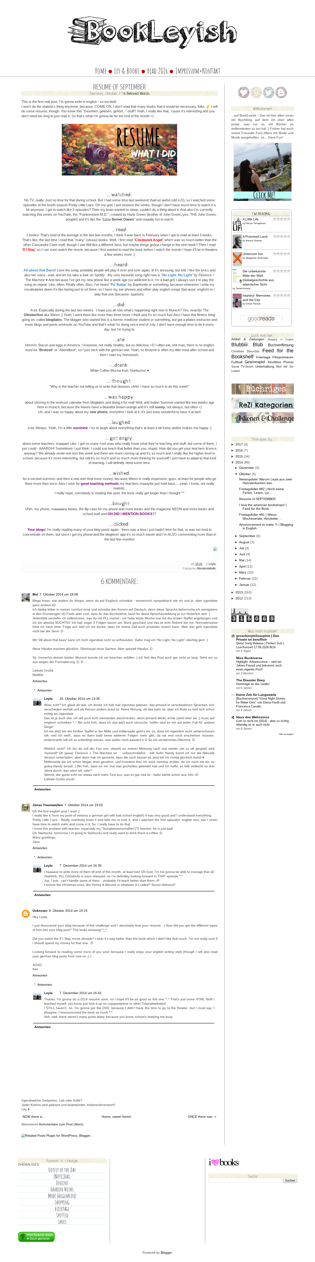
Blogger (166, 1252)
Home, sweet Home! (116, 1116)
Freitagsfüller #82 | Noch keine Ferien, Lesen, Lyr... (261, 490)
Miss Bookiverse (249, 658)
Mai (242, 560)
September (247, 536)
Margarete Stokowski (257, 258)
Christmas (237, 351)
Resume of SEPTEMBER (257, 499)
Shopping (62, 1202)
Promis (288, 362)
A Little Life (251, 219)
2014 (239, 462)
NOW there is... (34, 1116)
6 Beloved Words (136, 93)
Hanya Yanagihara (256, 223)
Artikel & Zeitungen (247, 339)
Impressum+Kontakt (197, 71)
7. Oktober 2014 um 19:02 (83, 805)
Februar (245, 578)
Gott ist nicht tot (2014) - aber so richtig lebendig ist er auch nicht (262, 723)
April (243, 566)
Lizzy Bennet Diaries (118, 219)
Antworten (40, 681)
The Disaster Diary (250, 680)
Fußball (236, 362)
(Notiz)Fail (62, 1176)
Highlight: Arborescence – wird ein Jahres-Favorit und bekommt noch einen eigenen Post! (259, 665)
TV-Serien (247, 366)
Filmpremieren (283, 357)
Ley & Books (127, 71)
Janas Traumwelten (48, 805)
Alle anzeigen (286, 734)
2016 (239, 450)
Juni (242, 554)
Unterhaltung (264, 366)
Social (235, 366)
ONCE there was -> (202, 1116)
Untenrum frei (253, 254)
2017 (239, 444)
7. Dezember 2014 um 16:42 (80, 993)
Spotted (62, 1215)
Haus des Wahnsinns (252, 717)
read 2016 (158, 71)
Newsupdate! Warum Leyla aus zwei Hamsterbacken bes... (265, 481)
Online (62, 1183)
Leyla (212, 564)
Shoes (62, 1222)
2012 (239, 598)
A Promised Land (255, 236)
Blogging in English (281, 339)
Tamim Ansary (243, 288)
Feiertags (62, 1209)
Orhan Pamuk (253, 303)
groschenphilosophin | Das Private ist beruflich (257, 637)
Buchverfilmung (281, 345)
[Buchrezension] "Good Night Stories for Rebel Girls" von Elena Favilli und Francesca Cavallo (260, 702)
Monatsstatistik (206, 568)
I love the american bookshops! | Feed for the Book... (263, 506)
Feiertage (263, 357)
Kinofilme (274, 362)
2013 (239, 592)
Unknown (40, 910)
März (243, 572)
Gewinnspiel (255, 362)
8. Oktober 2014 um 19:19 (68, 910)
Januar (244, 584)
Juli (242, 548)
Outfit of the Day (62, 1170)
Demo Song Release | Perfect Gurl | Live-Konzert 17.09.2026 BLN (260, 645)
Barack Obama (254, 240)
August (244, 542)
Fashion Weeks (62, 1189)
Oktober (245, 474)
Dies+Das (253, 351)
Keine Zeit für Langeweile (256, 695)
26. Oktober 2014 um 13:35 (79, 698)
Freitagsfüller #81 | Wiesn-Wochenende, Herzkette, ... (260, 516)
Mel (35, 594)
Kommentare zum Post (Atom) (61, 1124)
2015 (239, 456)
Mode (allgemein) (62, 1196)
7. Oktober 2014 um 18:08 (58, 594)
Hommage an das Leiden (252, 684)
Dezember (247, 468)
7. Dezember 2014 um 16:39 (80, 865)
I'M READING (261, 213)
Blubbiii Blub (247, 344)
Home (101, 71)
